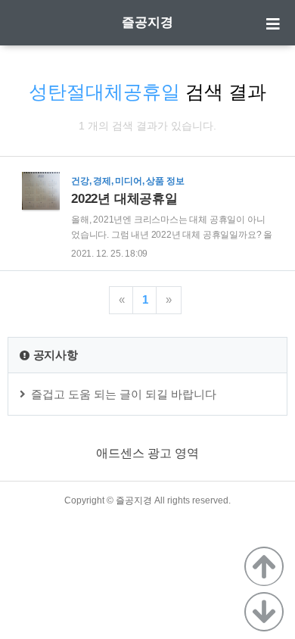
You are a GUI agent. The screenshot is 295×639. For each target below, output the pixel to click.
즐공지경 (147, 22)
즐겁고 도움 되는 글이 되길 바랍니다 (123, 394)
